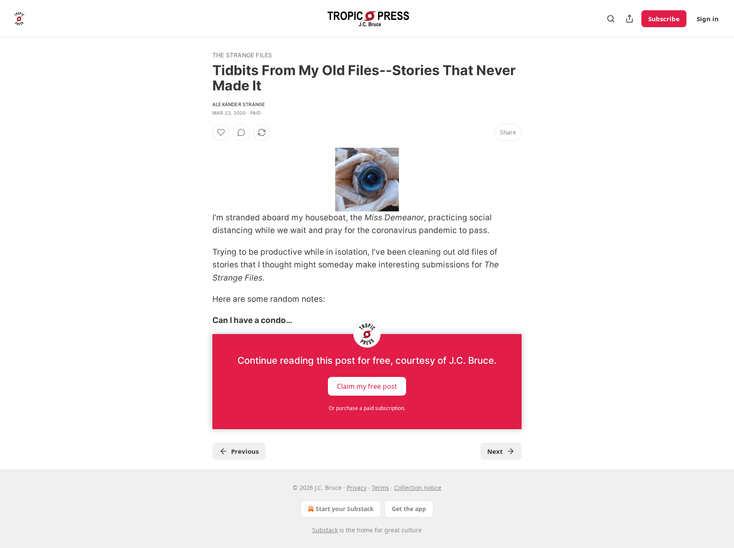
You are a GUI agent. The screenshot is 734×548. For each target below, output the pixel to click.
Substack (325, 530)
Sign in (708, 18)
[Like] (220, 132)
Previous (245, 451)
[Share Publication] (629, 18)
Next (495, 451)
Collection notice (417, 487)
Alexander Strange (238, 104)
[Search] (610, 18)
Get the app (409, 509)
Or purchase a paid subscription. (367, 408)
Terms (380, 487)
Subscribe (664, 18)
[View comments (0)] (241, 132)
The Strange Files (242, 55)
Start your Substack (345, 509)
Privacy (357, 487)
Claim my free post (367, 386)
